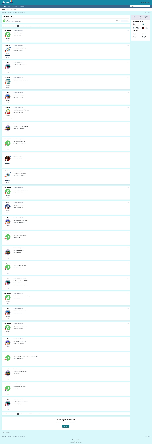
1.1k (8, 40)
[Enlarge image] (27, 220)
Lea (8, 62)
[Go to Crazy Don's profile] (8, 111)
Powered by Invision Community (76, 442)
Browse (4, 6)
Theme (73, 439)
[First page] (3, 26)
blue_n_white (7, 30)
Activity (9, 6)
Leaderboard (22, 6)
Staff (8, 9)
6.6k (8, 117)
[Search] (149, 6)
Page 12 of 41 (38, 25)
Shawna (7, 154)
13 (19, 25)
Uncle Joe (7, 45)
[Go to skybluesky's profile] (8, 81)
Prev (6, 25)
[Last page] (33, 26)
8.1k (8, 72)
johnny (8, 20)
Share (118, 20)
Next (31, 25)
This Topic (144, 6)
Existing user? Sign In (145, 2)
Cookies (78, 439)
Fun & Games (18, 21)
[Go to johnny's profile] (4, 20)
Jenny (7, 202)
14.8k (8, 165)
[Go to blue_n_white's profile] (8, 34)
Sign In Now (66, 426)
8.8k (8, 212)
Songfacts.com (15, 6)
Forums (3, 9)
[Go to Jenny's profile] (8, 206)
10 (13, 25)
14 (21, 25)
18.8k (8, 57)
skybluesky (8, 77)
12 (17, 25)
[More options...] (128, 30)
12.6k (8, 87)
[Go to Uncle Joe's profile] (8, 49)
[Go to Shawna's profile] (8, 158)
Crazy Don (7, 107)
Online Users (13, 9)
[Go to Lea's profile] (8, 66)
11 (15, 25)
